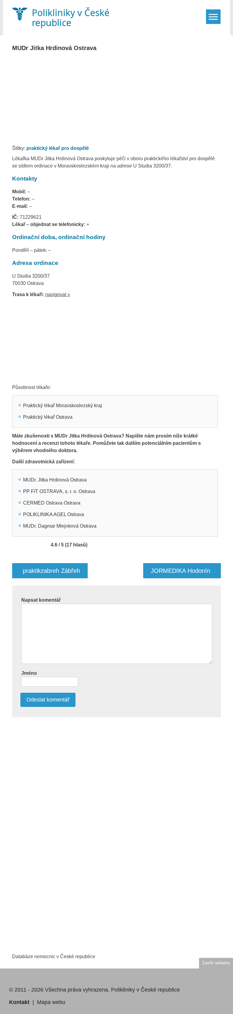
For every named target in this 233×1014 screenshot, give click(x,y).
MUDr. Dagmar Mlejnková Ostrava (59, 526)
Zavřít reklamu (216, 963)
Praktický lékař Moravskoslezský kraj (62, 405)
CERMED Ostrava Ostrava (51, 502)
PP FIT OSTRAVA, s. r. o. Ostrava (59, 491)
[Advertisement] (122, 100)
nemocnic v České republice (64, 956)
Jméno (29, 673)
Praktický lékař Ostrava (48, 417)
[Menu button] (213, 16)
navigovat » (57, 294)
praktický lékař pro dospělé (57, 148)
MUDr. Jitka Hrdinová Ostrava (55, 479)
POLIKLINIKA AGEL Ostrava (53, 514)
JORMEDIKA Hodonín (180, 570)
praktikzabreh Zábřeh (51, 570)
